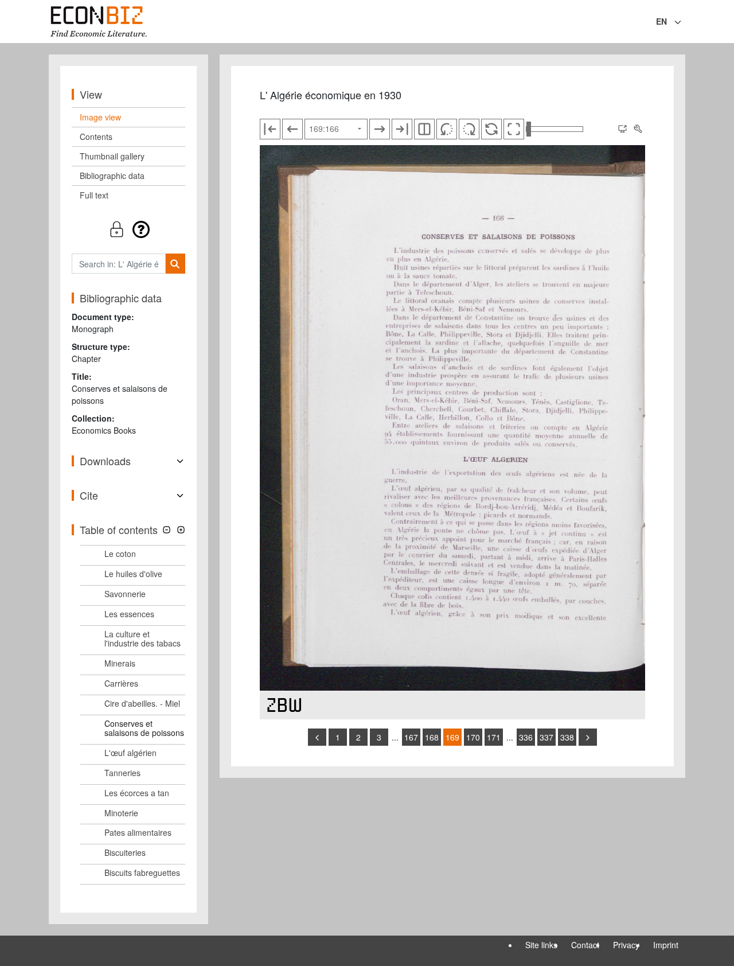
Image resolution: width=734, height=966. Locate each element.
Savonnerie (125, 593)
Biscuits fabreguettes (142, 872)
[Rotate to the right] (469, 129)
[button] (128, 229)
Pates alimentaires (137, 832)
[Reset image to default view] (491, 129)
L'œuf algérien (130, 752)
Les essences (129, 614)
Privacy (626, 945)
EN (661, 21)
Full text (94, 195)
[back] (317, 737)
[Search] (175, 263)
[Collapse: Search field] (684, 22)
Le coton (120, 553)
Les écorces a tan (136, 792)
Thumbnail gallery (112, 156)
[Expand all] (181, 529)
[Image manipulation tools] (637, 129)
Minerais (119, 663)
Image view (100, 117)
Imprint (665, 945)
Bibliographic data (112, 175)
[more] (588, 737)
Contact (585, 945)
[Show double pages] (424, 129)
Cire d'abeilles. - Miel (142, 703)
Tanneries (122, 772)
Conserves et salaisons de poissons (144, 728)
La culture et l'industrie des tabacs (142, 638)
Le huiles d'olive (133, 573)
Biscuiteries (125, 852)
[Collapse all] (166, 529)
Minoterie (121, 813)
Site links (541, 945)
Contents (96, 136)
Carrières (121, 683)
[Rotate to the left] (446, 129)
